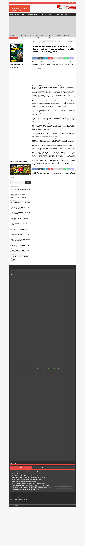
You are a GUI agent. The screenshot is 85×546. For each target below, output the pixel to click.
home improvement (33, 14)
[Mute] (27, 174)
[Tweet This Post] (40, 58)
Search (11, 180)
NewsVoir (42, 35)
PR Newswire (35, 35)
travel (50, 14)
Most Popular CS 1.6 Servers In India (17, 194)
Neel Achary (42, 55)
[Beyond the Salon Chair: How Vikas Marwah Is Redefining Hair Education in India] (45, 414)
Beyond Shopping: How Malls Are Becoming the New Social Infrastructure (25, 489)
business (17, 14)
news (23, 14)
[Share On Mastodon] (71, 58)
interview (12, 35)
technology (43, 14)
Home (11, 14)
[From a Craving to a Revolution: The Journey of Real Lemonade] (56, 414)
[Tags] (42, 467)
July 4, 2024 (36, 55)
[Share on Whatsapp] (66, 58)
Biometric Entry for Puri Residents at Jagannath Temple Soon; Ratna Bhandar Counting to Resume (19, 223)
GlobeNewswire (19, 35)
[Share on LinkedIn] (45, 58)
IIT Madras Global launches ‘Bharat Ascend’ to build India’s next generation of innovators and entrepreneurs (19, 252)
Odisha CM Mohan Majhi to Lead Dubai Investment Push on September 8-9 (26, 475)
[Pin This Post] (50, 58)
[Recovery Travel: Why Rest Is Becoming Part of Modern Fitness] (39, 272)
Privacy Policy (66, 35)
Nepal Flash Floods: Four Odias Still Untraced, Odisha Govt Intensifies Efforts (26, 479)
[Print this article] (61, 58)
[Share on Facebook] (35, 58)
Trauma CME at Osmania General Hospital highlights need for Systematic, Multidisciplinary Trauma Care (19, 258)
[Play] (12, 174)
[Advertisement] (42, 25)
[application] (20, 169)
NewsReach (64, 14)
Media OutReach (28, 35)
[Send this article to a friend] (56, 58)
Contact (57, 14)
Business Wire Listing (51, 35)
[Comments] (64, 467)
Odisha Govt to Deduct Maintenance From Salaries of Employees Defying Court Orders (28, 483)
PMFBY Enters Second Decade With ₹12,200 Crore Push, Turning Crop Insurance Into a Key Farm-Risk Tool (19, 229)
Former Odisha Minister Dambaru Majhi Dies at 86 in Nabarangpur (24, 481)
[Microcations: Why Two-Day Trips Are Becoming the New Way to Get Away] (28, 458)
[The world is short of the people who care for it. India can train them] (50, 414)
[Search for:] (68, 37)
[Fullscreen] (29, 174)
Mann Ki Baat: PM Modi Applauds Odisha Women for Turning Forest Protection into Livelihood (29, 477)
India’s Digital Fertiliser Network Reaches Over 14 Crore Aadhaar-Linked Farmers (27, 471)
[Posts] (21, 467)
